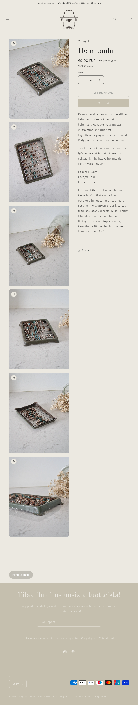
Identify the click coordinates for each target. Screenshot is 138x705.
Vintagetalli (23, 697)
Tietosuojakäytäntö (67, 638)
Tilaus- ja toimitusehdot (38, 638)
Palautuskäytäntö (61, 696)
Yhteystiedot (106, 638)
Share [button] (85, 250)
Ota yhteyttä (88, 638)
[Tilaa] (97, 622)
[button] (8, 19)
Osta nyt (103, 103)
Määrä (81, 72)
